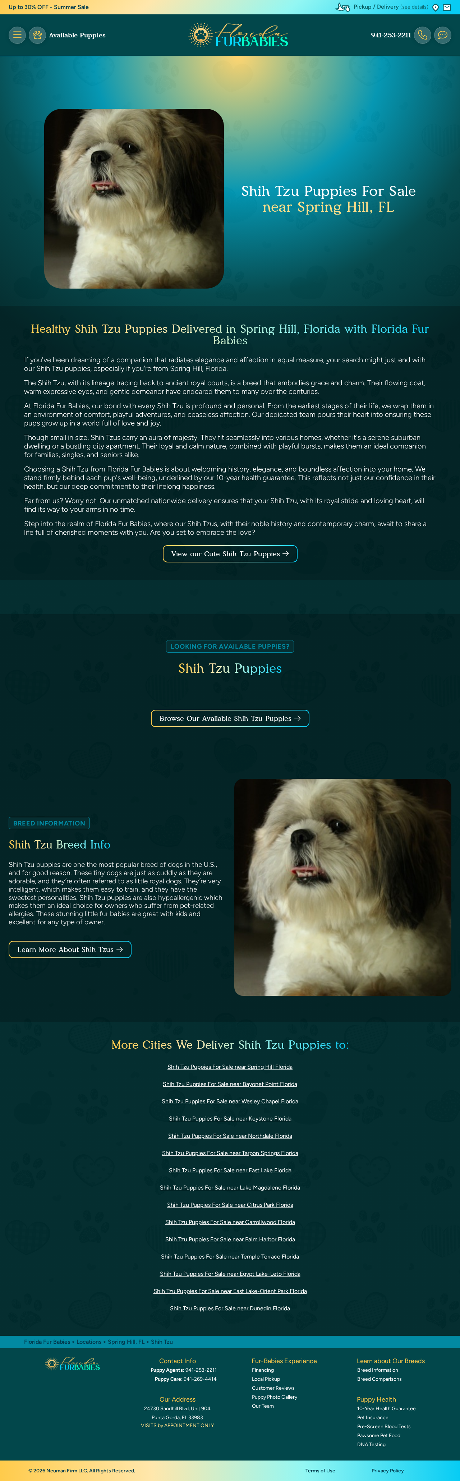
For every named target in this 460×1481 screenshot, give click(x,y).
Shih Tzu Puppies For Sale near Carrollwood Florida (230, 1222)
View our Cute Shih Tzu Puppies (226, 553)
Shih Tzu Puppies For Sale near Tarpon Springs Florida (230, 1153)
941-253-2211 (391, 35)
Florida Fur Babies (47, 1341)
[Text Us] (442, 35)
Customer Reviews (273, 1388)
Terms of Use (320, 1471)
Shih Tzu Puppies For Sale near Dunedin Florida (230, 1308)
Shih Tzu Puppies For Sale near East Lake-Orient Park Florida (230, 1291)
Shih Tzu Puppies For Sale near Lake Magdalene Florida (230, 1187)
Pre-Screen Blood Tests (384, 1426)
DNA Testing (371, 1444)
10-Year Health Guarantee (386, 1409)
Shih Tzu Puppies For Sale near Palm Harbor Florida (230, 1239)
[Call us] (422, 35)
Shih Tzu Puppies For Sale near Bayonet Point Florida (230, 1084)
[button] (435, 7)
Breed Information (377, 1370)
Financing (263, 1370)
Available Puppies (77, 35)
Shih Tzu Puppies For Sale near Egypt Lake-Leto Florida (230, 1273)
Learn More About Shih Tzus (65, 949)
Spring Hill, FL (127, 1341)
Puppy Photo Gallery (274, 1397)
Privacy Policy (388, 1471)
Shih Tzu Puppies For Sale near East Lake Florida (230, 1170)
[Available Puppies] (37, 35)
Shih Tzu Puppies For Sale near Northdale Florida (230, 1135)
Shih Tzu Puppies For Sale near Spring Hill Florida (230, 1066)
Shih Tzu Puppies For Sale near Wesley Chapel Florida (230, 1101)
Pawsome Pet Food (378, 1435)
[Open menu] (17, 35)
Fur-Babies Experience (284, 1361)
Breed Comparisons (379, 1379)
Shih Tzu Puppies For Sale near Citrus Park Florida (230, 1204)
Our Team (263, 1406)
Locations (89, 1341)
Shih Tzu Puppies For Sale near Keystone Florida (230, 1118)
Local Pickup (266, 1379)
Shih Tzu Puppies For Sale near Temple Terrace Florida (230, 1256)
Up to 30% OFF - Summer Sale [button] (49, 7)
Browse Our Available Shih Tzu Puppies (225, 718)
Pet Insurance (372, 1418)
